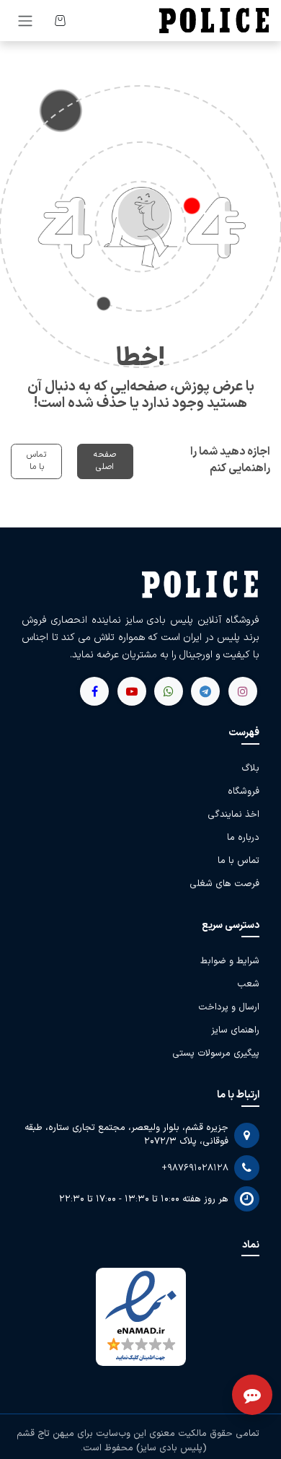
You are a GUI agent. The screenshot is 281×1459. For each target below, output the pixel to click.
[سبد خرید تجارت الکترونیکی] (59, 20)
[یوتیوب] (168, 691)
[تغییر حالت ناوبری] (25, 20)
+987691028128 (194, 1168)
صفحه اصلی (105, 461)
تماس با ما (36, 461)
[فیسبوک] (205, 691)
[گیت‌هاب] (131, 691)
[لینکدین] (94, 691)
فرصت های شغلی (224, 884)
